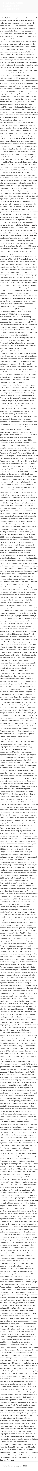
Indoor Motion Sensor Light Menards (13, 1452)
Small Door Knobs (22, 1455)
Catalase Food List (7, 1460)
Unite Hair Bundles (11, 1450)
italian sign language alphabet (13, 6)
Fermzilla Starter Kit (25, 1450)
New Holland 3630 (29, 1457)
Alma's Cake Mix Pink (13, 1457)
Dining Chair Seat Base (8, 1444)
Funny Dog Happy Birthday (10, 1447)
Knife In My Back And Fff (27, 1444)
